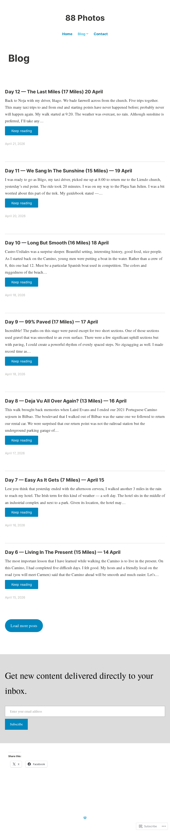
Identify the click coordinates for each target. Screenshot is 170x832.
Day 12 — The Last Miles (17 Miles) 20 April (54, 92)
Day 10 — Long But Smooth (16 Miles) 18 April (57, 243)
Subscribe (16, 724)
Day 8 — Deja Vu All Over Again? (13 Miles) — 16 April (65, 401)
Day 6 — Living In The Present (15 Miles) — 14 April (62, 552)
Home (67, 34)
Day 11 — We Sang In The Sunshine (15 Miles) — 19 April (68, 171)
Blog (81, 34)
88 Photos (85, 18)
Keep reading (21, 131)
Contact (101, 34)
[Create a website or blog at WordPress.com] (85, 818)
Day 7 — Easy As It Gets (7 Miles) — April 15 (54, 480)
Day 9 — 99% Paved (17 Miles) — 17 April (51, 322)
